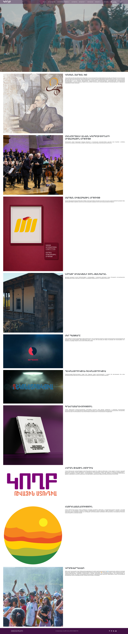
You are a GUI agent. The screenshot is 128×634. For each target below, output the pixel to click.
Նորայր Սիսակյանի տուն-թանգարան (85, 274)
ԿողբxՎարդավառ (74, 568)
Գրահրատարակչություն (78, 407)
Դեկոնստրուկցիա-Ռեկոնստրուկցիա (85, 371)
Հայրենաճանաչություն (79, 507)
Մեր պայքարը (72, 336)
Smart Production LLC (19, 631)
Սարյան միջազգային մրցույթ (82, 198)
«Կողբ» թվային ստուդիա (79, 468)
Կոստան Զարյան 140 (76, 75)
